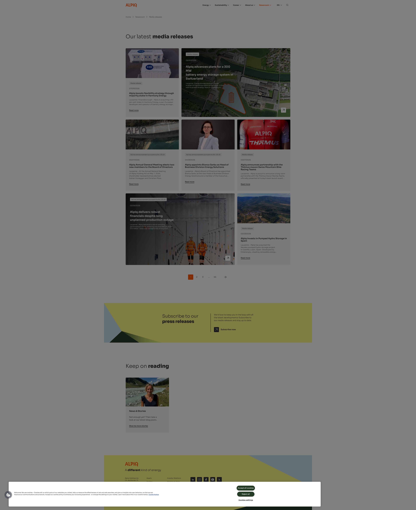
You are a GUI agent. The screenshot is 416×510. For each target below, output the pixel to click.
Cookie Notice (154, 494)
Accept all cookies (246, 488)
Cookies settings (246, 500)
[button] (8, 494)
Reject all (246, 494)
